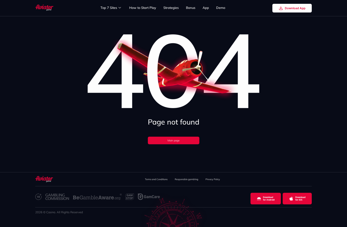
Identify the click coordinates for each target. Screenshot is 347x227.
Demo (220, 8)
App (206, 8)
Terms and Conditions (156, 179)
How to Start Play (142, 8)
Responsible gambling (186, 179)
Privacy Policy (212, 179)
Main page (174, 140)
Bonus (190, 8)
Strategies (171, 8)
